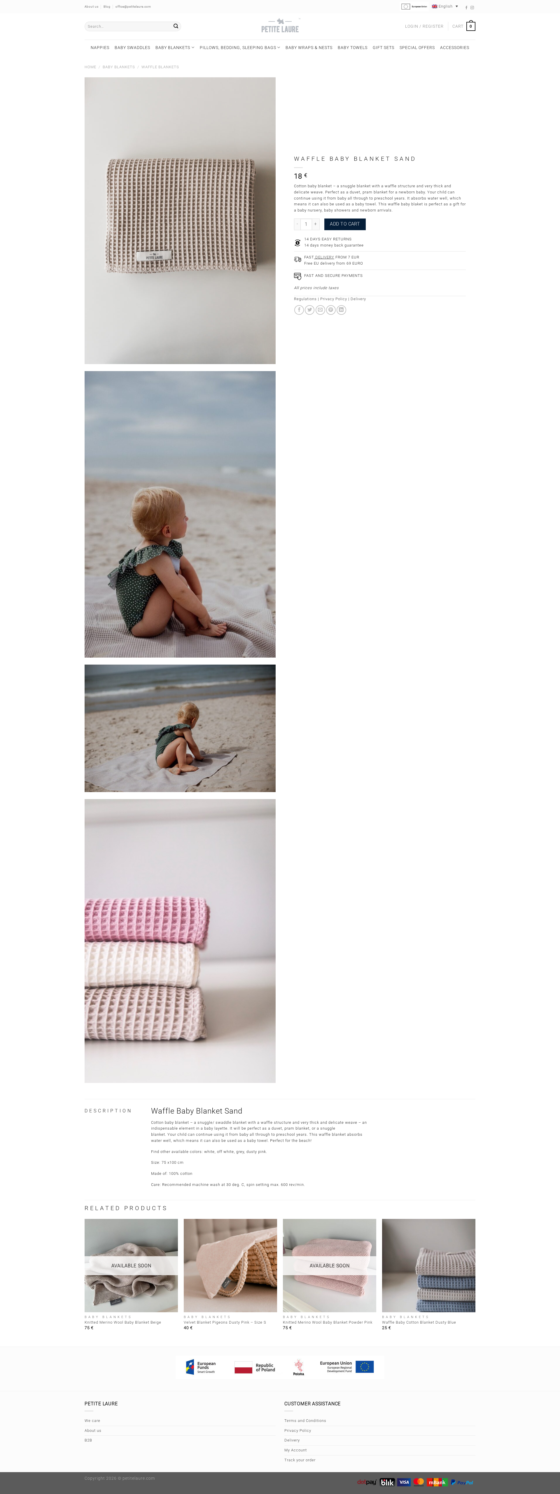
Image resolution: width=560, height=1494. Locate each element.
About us (93, 1430)
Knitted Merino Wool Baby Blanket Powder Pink (327, 1322)
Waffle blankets (160, 67)
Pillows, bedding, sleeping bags (238, 47)
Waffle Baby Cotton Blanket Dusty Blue (419, 1322)
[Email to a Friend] (320, 310)
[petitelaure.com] (280, 26)
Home (90, 67)
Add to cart (345, 224)
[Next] (475, 1282)
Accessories (454, 47)
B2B (88, 1440)
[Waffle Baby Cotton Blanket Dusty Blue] (428, 1265)
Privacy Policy (333, 299)
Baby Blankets (172, 47)
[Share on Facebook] (299, 310)
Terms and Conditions (305, 1420)
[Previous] (84, 1282)
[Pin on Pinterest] (331, 310)
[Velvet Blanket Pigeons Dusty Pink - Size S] (230, 1265)
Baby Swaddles (132, 47)
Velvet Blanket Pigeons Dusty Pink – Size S (225, 1322)
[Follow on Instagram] (472, 8)
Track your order (300, 1460)
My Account (295, 1450)
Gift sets (383, 47)
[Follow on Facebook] (466, 8)
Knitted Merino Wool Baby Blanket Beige (123, 1322)
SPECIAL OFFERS (417, 47)
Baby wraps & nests (309, 47)
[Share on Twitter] (309, 310)
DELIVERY (324, 257)
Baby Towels (353, 47)
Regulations (305, 299)
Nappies (100, 47)
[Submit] (176, 27)
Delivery (358, 299)
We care (92, 1420)
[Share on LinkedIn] (341, 310)
